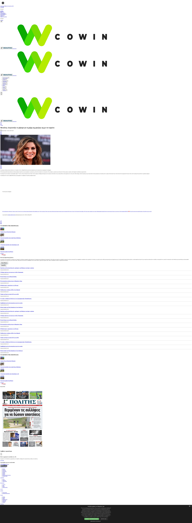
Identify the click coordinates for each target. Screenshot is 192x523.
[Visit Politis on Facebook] (1, 464)
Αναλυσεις (4, 480)
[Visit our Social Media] (1, 7)
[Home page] (1, 124)
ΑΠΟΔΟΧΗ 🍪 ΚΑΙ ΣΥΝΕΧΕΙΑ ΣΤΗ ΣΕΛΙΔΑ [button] (91, 518)
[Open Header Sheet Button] (1, 21)
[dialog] (96, 514)
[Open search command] (1, 92)
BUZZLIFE (4, 84)
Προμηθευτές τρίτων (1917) (95, 511)
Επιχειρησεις (4, 471)
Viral (3, 485)
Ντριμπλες (4, 501)
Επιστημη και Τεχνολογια (6, 475)
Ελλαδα (3, 472)
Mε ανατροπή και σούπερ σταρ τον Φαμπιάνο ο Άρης (11, 281)
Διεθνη (3, 498)
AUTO (3, 85)
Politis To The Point (3, 16)
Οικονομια (4, 470)
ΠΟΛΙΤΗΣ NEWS (3, 467)
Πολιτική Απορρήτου (105, 516)
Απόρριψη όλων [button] (103, 518)
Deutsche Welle (4, 476)
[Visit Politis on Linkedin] (4, 464)
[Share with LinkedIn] (1, 134)
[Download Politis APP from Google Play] (5, 466)
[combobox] (189, 506)
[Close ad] (1, 454)
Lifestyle (3, 484)
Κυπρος (3, 468)
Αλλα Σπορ (4, 500)
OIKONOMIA (5, 81)
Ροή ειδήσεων (4, 262)
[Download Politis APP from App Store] (1, 466)
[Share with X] (1, 133)
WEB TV (2, 15)
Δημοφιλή (3, 265)
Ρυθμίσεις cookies (99, 516)
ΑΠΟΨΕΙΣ (2, 477)
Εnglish (2, 10)
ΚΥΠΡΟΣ (4, 79)
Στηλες (3, 479)
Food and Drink (4, 487)
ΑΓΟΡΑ (4, 87)
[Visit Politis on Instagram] (3, 464)
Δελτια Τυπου (4, 492)
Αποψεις (3, 502)
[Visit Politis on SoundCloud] (7, 464)
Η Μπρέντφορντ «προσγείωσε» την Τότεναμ (9, 285)
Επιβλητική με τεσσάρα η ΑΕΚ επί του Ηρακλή (10, 289)
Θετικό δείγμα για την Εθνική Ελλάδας (8, 276)
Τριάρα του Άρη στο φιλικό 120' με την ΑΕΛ (9, 294)
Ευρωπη (3, 473)
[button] (96, 521)
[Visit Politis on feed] (8, 464)
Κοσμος (3, 474)
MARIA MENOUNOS (11, 214)
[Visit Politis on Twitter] (2, 464)
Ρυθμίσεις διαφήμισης (97, 515)
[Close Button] (1, 453)
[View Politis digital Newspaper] (96, 419)
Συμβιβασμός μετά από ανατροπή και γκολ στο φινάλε (11, 303)
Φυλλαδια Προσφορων (6, 493)
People (3, 486)
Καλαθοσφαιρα (4, 499)
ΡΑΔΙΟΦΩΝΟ (2, 13)
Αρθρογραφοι (4, 481)
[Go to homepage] (6, 48)
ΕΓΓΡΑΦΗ (2, 460)
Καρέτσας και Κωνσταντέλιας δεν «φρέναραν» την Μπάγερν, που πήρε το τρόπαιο (17, 267)
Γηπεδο (4, 88)
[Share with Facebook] (1, 131)
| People (1, 125)
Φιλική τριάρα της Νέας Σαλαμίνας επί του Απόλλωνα (11, 307)
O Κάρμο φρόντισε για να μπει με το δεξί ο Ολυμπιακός (11, 272)
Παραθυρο (4, 90)
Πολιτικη (3, 469)
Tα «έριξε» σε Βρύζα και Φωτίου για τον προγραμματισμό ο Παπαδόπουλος (15, 298)
